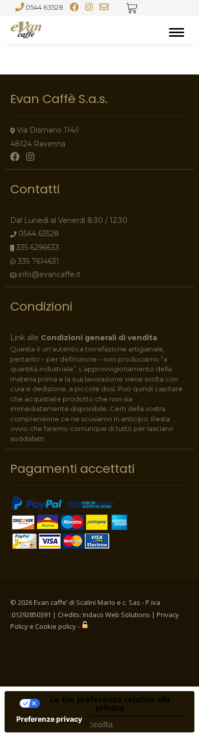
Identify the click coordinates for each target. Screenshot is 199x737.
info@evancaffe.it (49, 274)
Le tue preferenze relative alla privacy (110, 703)
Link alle (83, 337)
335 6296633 (37, 247)
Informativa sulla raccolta (63, 724)
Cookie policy (55, 626)
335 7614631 (38, 261)
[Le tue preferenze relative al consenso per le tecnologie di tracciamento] (49, 719)
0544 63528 (44, 7)
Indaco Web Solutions (116, 614)
